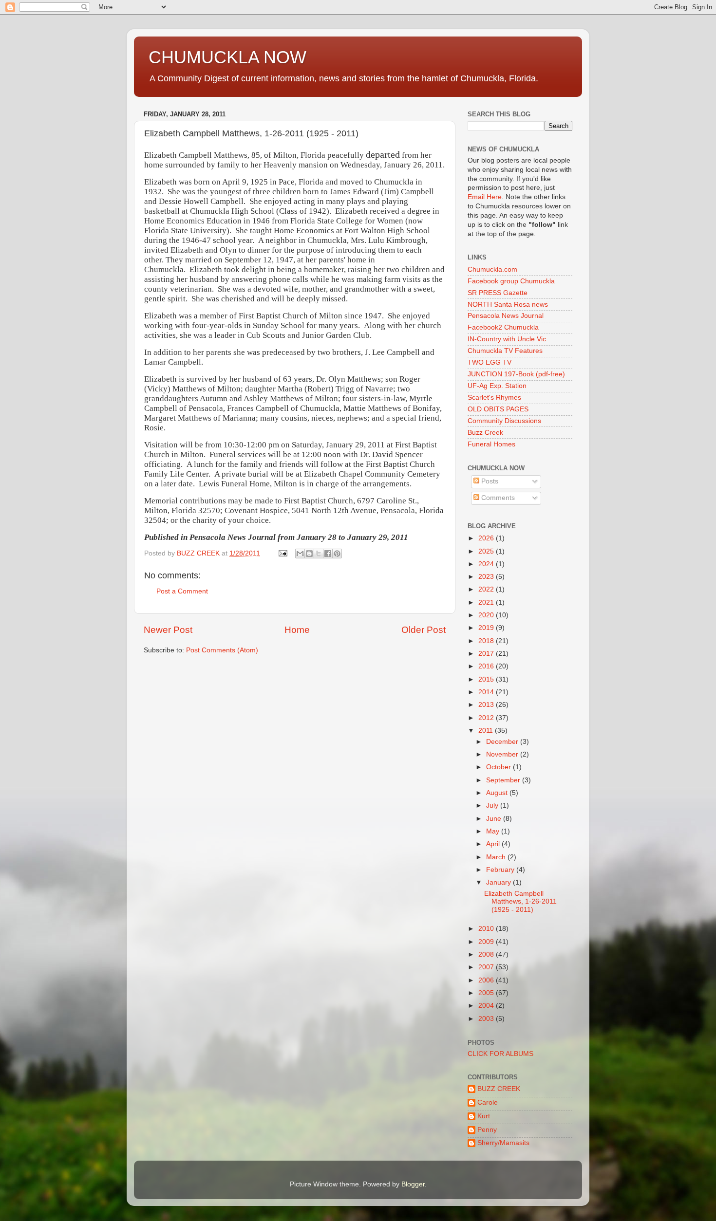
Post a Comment (182, 591)
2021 (487, 602)
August (497, 792)
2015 (487, 679)
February (501, 869)
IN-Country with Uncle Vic (507, 339)
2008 (487, 954)
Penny (487, 1129)
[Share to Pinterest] (337, 553)
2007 (487, 967)
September (504, 780)
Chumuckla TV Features (505, 350)
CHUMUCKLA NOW (227, 57)
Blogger (413, 1184)
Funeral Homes (491, 444)
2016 (487, 666)
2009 (487, 941)
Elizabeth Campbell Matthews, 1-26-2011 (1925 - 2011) (520, 901)
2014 (487, 692)
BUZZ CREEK (498, 1088)
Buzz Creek (485, 432)
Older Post (423, 630)
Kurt (483, 1116)
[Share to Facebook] (328, 553)
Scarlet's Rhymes (494, 397)
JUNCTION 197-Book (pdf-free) (516, 374)
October (499, 767)
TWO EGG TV (489, 362)
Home (297, 630)
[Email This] (300, 553)
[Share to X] (318, 553)
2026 (487, 538)
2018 (487, 641)
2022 (487, 589)
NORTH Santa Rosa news (508, 304)
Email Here (485, 197)
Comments (497, 497)
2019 (487, 627)
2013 (487, 704)
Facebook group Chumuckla (511, 281)
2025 (487, 551)
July (493, 805)
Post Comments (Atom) (222, 650)
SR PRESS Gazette (498, 292)
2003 (487, 1018)
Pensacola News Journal (506, 315)
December (503, 741)
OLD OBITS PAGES (498, 409)
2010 (487, 928)
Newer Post (168, 630)
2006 (487, 980)
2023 (487, 576)
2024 (487, 564)
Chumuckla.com (492, 269)
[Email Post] (282, 553)
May (493, 831)
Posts (488, 481)
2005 (487, 993)
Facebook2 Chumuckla (503, 327)
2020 (487, 615)
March (497, 857)
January (499, 882)
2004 (487, 1005)
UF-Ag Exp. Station (497, 385)
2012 (487, 718)
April (494, 844)
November (503, 754)
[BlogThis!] (309, 553)
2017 (487, 653)
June (494, 818)
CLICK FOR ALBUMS (500, 1053)
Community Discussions (504, 421)
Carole (487, 1102)
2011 (486, 730)
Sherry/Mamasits (503, 1143)
